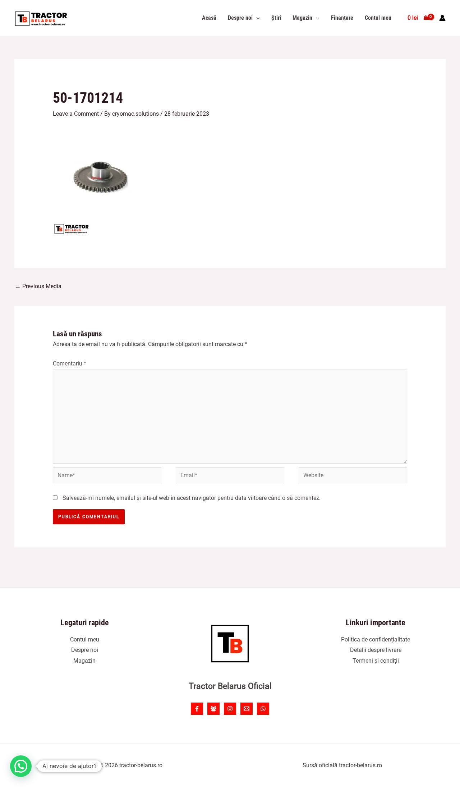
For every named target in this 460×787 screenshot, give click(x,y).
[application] (256, 18)
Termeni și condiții (376, 660)
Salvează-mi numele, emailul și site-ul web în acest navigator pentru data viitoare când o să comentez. (192, 497)
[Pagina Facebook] (197, 709)
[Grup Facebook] (213, 709)
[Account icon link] (442, 18)
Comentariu (69, 363)
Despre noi (84, 649)
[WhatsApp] (263, 709)
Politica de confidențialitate (375, 639)
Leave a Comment (76, 113)
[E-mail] (246, 709)
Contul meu (84, 639)
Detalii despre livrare (375, 649)
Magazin (84, 660)
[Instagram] (230, 709)
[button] (21, 766)
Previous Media (38, 286)
